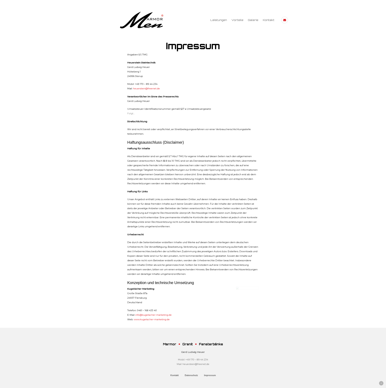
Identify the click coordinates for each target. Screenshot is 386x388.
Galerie (253, 20)
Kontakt (268, 20)
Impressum (210, 375)
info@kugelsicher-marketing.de (153, 314)
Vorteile (237, 20)
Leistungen (218, 20)
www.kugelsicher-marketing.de (152, 319)
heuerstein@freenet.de (146, 88)
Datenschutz (191, 375)
